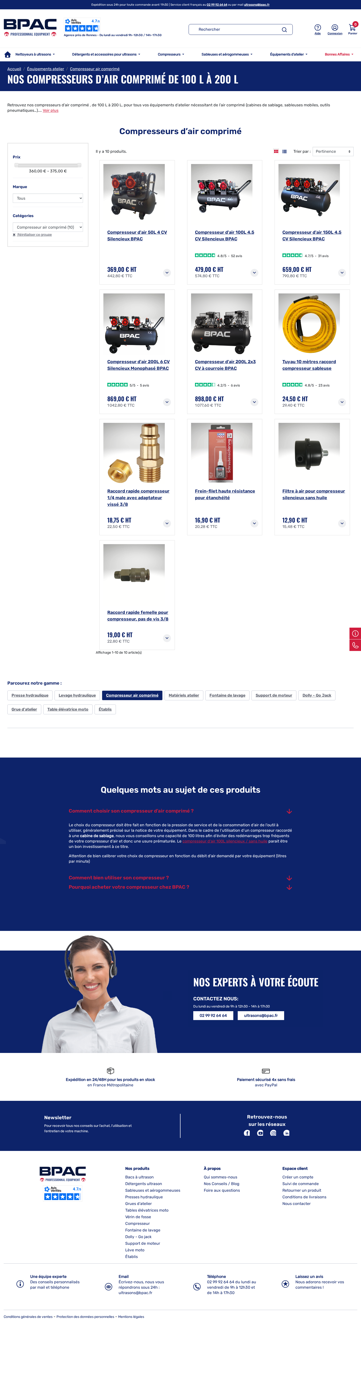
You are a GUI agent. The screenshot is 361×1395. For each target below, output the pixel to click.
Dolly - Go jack (138, 1236)
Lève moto (134, 1250)
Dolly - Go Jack (317, 695)
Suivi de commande (300, 1183)
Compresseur (137, 1223)
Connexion (335, 33)
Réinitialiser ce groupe (34, 235)
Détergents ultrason (143, 1183)
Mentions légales (131, 1317)
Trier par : (302, 151)
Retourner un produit (301, 1190)
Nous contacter (296, 1203)
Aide (318, 33)
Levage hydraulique (77, 695)
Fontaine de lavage (227, 695)
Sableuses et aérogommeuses (152, 1190)
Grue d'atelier (24, 709)
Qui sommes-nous (220, 1177)
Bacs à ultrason (139, 1177)
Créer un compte (297, 1177)
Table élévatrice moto (67, 709)
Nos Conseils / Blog (221, 1183)
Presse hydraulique (30, 695)
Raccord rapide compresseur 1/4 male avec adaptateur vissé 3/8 (138, 497)
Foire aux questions (222, 1190)
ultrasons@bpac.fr (257, 4)
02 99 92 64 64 (217, 4)
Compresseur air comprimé (132, 695)
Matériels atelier (184, 695)
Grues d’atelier (138, 1203)
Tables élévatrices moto (146, 1210)
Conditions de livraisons (304, 1197)
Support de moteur (274, 695)
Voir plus (50, 110)
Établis (105, 709)
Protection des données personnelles (85, 1317)
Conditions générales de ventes (28, 1317)
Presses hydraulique (144, 1197)
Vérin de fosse (138, 1217)
